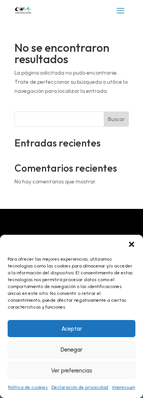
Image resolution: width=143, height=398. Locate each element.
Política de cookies (28, 387)
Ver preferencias (71, 370)
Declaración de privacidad (79, 387)
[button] (131, 244)
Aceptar (71, 328)
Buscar (116, 119)
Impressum (123, 387)
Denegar (71, 349)
